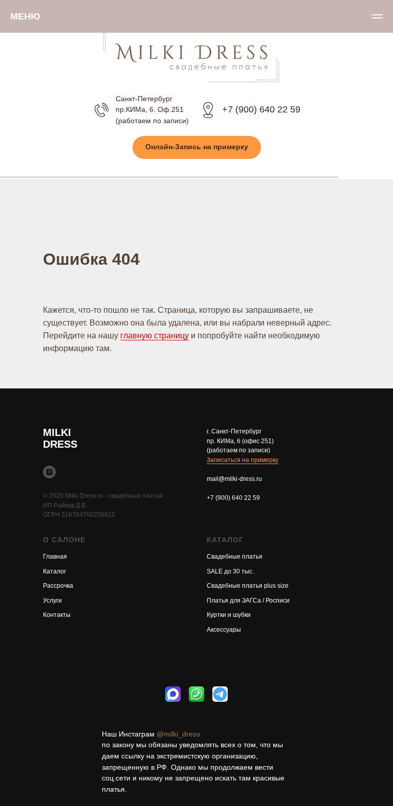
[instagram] (49, 472)
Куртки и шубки (229, 614)
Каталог (54, 571)
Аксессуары (224, 629)
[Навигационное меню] (377, 16)
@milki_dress (178, 734)
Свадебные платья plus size (248, 585)
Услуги (52, 600)
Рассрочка (58, 585)
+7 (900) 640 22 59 (261, 109)
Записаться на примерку (242, 460)
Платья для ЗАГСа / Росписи (248, 600)
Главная (55, 556)
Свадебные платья (235, 556)
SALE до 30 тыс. (230, 571)
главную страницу (154, 335)
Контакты (57, 614)
